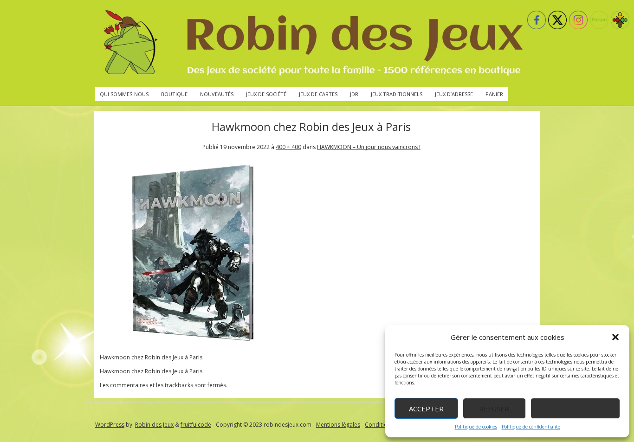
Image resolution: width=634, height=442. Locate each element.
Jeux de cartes (318, 94)
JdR (354, 94)
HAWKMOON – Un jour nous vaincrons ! (369, 147)
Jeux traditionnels (396, 94)
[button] (615, 337)
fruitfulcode (196, 425)
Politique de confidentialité (531, 426)
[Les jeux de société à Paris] (311, 43)
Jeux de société (266, 94)
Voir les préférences (575, 408)
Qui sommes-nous (124, 94)
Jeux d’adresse (454, 94)
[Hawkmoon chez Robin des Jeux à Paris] (192, 343)
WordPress (109, 425)
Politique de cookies (476, 426)
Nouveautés (216, 94)
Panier (494, 94)
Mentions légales (338, 425)
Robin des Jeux (154, 425)
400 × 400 (288, 147)
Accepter (426, 408)
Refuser (494, 408)
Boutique (174, 94)
